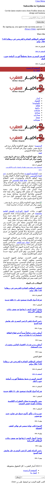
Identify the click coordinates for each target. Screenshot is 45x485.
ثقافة (38, 105)
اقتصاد (37, 101)
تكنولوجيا (36, 103)
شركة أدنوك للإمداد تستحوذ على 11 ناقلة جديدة (23, 300)
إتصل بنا (37, 70)
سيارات (37, 115)
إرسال (18, 477)
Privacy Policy (30, 29)
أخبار (38, 98)
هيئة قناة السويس (19, 180)
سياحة (37, 113)
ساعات (37, 110)
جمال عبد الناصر (23, 242)
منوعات (37, 120)
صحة (38, 117)
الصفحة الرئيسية (33, 68)
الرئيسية (38, 146)
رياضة (37, 108)
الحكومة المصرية (31, 174)
